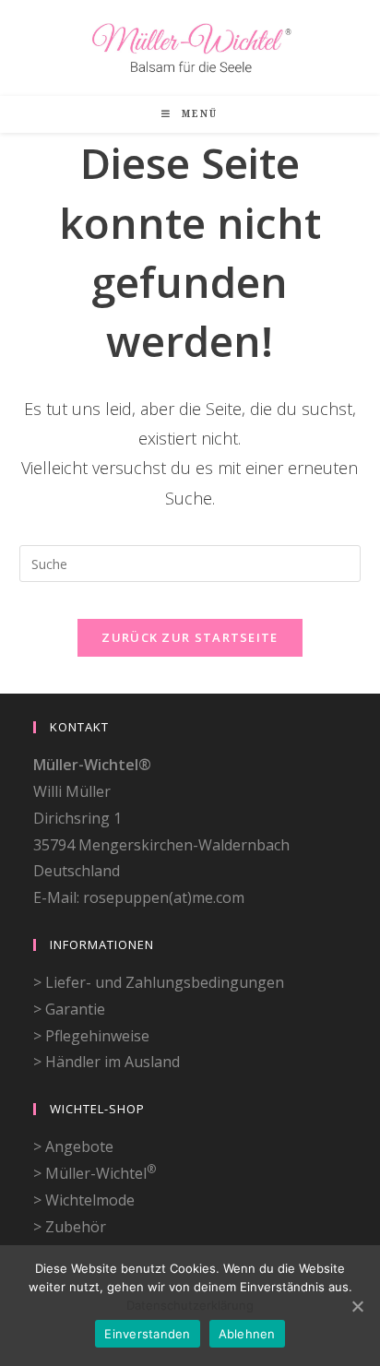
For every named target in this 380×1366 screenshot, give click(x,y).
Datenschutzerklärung (190, 1305)
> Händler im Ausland (106, 1061)
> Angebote (73, 1146)
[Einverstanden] (357, 1306)
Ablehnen (247, 1333)
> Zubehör (69, 1227)
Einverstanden (147, 1333)
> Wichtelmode (84, 1200)
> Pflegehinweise (91, 1036)
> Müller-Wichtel (94, 1173)
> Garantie (69, 1009)
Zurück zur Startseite (189, 637)
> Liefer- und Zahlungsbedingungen (158, 982)
